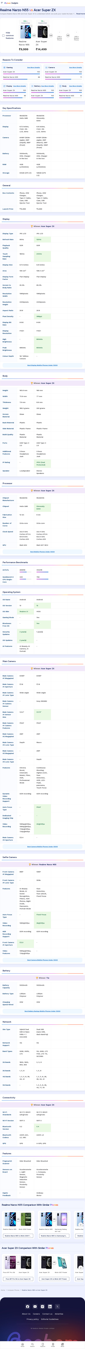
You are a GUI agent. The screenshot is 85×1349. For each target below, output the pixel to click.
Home (3, 1290)
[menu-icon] (2, 3)
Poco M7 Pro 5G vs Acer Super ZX (18, 1279)
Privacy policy (33, 1319)
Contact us (47, 1314)
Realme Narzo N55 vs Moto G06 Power (19, 1236)
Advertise (59, 1314)
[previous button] (4, 1224)
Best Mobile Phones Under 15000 (42, 552)
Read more (80, 14)
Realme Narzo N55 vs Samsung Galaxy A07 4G (55, 1236)
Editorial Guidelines (49, 1319)
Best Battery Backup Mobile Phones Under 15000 (42, 1011)
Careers (36, 1314)
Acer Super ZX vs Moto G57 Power (54, 1279)
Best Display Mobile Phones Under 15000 (42, 365)
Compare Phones (13, 1290)
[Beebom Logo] (11, 3)
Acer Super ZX (41, 43)
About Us (26, 1314)
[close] (31, 26)
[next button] (80, 1224)
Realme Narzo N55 (24, 43)
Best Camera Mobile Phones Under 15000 (42, 846)
